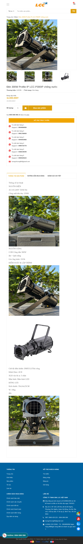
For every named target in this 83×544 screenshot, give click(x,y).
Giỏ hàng (46, 485)
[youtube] (78, 519)
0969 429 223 (53, 517)
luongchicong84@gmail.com (54, 521)
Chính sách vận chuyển (14, 502)
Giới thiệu (10, 477)
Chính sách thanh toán (14, 509)
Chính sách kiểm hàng (14, 513)
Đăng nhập (46, 477)
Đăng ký (45, 481)
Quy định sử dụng (12, 516)
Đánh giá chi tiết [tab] (54, 176)
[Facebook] (78, 529)
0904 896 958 (63, 517)
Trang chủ (10, 17)
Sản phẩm (10, 481)
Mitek (16, 17)
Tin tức (9, 485)
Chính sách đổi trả (12, 505)
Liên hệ (9, 488)
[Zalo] (78, 524)
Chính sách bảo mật (13, 498)
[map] (78, 514)
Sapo (65, 539)
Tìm (73, 11)
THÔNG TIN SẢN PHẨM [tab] (16, 176)
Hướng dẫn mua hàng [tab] (35, 176)
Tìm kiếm (46, 474)
